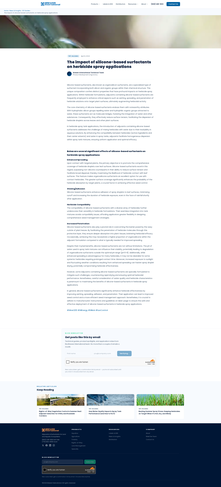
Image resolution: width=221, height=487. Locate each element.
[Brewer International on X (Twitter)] (43, 445)
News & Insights (15, 11)
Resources (132, 4)
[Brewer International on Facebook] (47, 445)
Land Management (78, 446)
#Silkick (91, 310)
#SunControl (102, 310)
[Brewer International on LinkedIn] (50, 445)
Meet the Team (151, 436)
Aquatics (75, 433)
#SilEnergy (83, 310)
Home (6, 11)
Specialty (75, 449)
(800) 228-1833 (157, 4)
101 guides (26, 11)
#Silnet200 (72, 310)
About (143, 4)
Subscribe (90, 462)
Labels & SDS (108, 4)
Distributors (120, 4)
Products (94, 4)
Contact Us (173, 4)
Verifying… (124, 353)
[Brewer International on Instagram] (54, 445)
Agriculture (75, 436)
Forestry (74, 439)
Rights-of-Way (77, 443)
